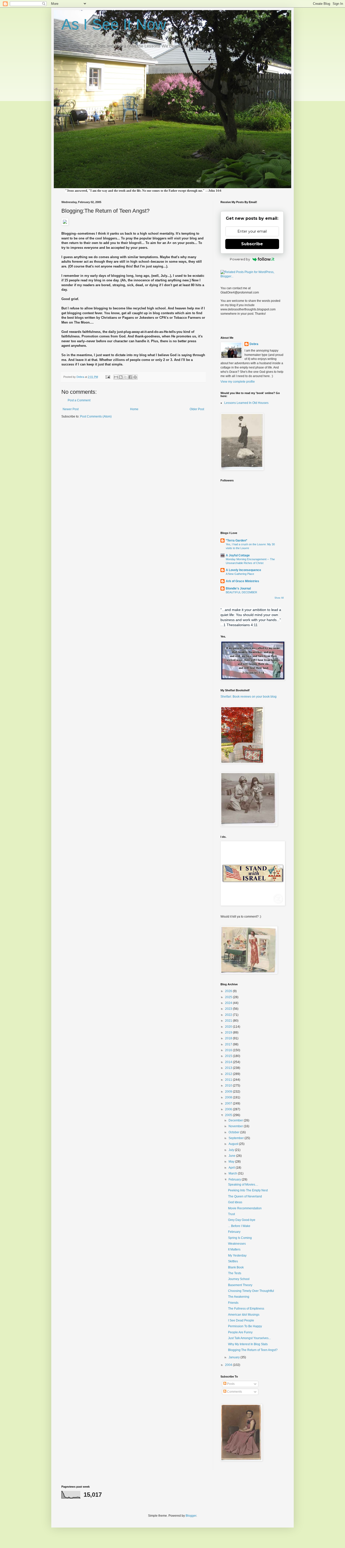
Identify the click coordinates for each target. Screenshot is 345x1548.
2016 (229, 1050)
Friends (233, 1303)
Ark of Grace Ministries (242, 581)
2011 (229, 1080)
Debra (254, 344)
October (234, 1132)
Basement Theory (240, 1285)
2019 (229, 1032)
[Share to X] (125, 377)
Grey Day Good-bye (241, 1220)
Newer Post (71, 409)
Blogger (191, 1515)
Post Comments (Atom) (96, 416)
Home (134, 409)
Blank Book (236, 1267)
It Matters (234, 1249)
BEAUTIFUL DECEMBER (241, 592)
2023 (229, 1009)
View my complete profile (237, 381)
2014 (229, 1062)
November (236, 1126)
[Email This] (115, 377)
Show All (279, 598)
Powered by (240, 259)
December (236, 1120)
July (232, 1150)
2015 (229, 1056)
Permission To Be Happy (245, 1326)
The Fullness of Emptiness (246, 1308)
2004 (229, 1365)
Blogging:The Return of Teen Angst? (253, 1350)
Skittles (233, 1261)
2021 (229, 1020)
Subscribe (252, 243)
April (232, 1167)
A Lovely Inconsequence (243, 570)
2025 (229, 997)
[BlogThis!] (120, 377)
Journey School (239, 1279)
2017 (229, 1044)
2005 (229, 1115)
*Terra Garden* (236, 540)
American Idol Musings (243, 1314)
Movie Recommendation (245, 1208)
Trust (231, 1214)
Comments (234, 1391)
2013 (229, 1068)
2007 (229, 1103)
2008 (229, 1097)
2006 (229, 1109)
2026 (229, 991)
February (235, 1179)
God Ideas (235, 1202)
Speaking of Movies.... (243, 1184)
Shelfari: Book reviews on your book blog (248, 696)
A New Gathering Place (240, 573)
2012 (229, 1074)
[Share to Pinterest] (135, 377)
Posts (230, 1384)
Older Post (197, 409)
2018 (229, 1038)
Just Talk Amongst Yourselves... (249, 1338)
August (234, 1144)
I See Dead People (241, 1320)
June (232, 1156)
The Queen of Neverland (245, 1196)
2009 (229, 1091)
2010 (229, 1085)
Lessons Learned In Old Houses (246, 403)
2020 (229, 1026)
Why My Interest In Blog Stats (248, 1344)
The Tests (234, 1273)
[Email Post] (107, 376)
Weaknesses (237, 1243)
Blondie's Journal (238, 588)
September (236, 1138)
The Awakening (238, 1296)
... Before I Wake (239, 1226)
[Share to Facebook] (130, 377)
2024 (229, 1003)
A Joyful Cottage (238, 555)
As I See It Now (113, 24)
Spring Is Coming (240, 1238)
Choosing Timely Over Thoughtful (251, 1291)
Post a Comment (79, 400)
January (234, 1357)
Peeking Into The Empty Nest (248, 1190)
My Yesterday (237, 1255)
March (233, 1173)
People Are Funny (240, 1332)
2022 (229, 1015)
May (232, 1161)
